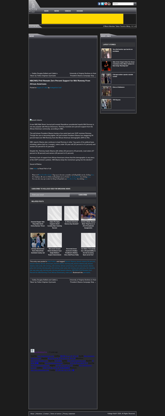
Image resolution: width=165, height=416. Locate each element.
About (32, 414)
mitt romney (47, 266)
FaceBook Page (72, 179)
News (56, 11)
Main (46, 11)
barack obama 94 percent (86, 261)
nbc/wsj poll (47, 270)
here (92, 175)
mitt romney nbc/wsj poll (41, 268)
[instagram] (109, 3)
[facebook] (99, 3)
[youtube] (105, 3)
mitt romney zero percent (76, 268)
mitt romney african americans (62, 266)
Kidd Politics (52, 261)
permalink (86, 272)
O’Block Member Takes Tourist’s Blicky (110, 26)
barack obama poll (80, 263)
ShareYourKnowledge (45, 175)
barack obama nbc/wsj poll (63, 263)
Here (35, 168)
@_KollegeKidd (75, 177)
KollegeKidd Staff (55, 87)
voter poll (68, 272)
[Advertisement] (82, 19)
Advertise (39, 414)
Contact (46, 414)
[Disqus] (63, 316)
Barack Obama (70, 261)
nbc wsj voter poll (36, 270)
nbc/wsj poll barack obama (61, 270)
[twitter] (102, 3)
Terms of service (56, 414)
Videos (68, 11)
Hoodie (80, 11)
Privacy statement (69, 414)
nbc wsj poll (90, 268)
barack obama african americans (41, 263)
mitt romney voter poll (59, 268)
